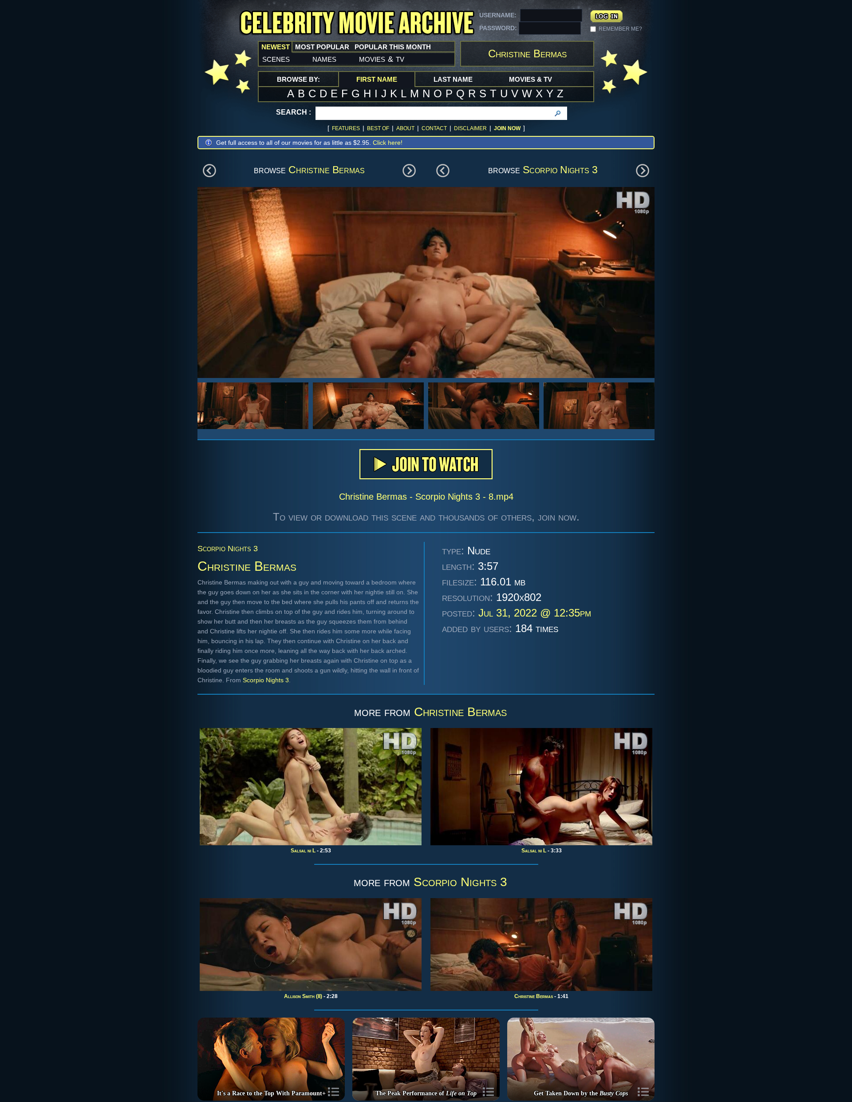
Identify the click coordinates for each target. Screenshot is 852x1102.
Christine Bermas (326, 169)
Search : (293, 112)
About (405, 128)
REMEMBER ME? (620, 29)
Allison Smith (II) (303, 996)
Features (346, 128)
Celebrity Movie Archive (356, 23)
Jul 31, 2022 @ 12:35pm (534, 613)
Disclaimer (470, 128)
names (324, 58)
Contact (434, 128)
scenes (276, 58)
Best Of (378, 128)
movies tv (381, 58)
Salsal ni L (303, 850)
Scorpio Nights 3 (560, 169)
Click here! (387, 142)
